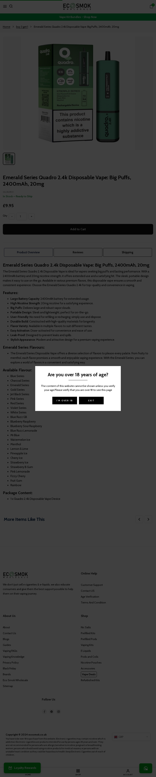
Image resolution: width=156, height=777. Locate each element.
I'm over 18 (65, 400)
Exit (91, 400)
